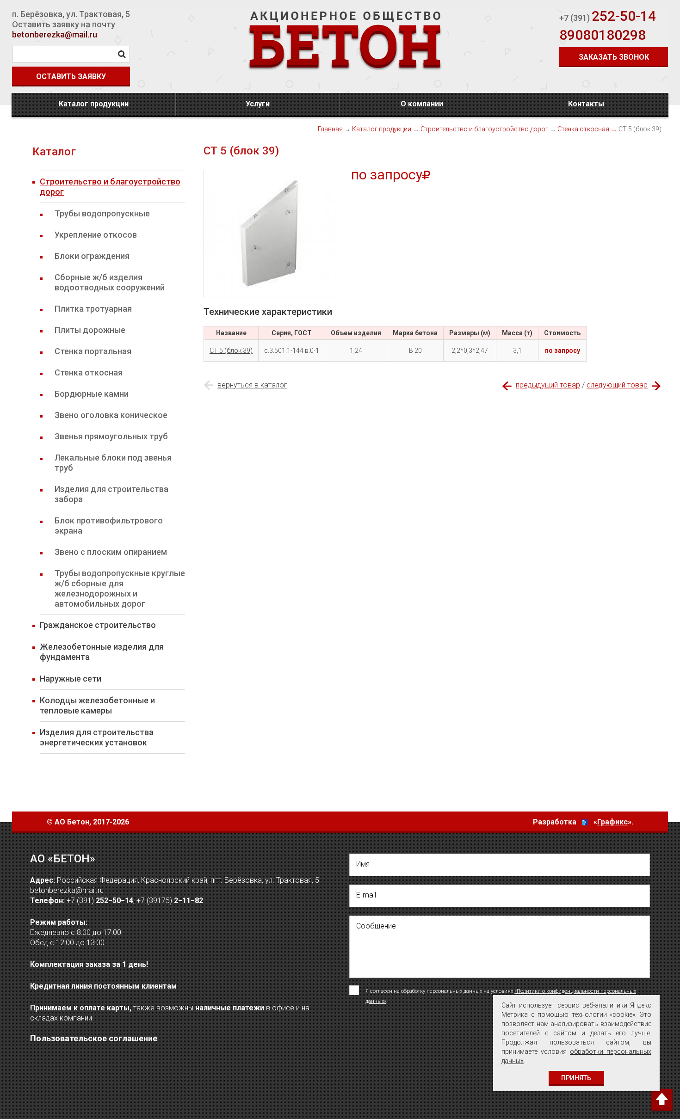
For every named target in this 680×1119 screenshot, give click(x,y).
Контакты (586, 103)
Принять (576, 1078)
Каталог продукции (94, 103)
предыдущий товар (548, 385)
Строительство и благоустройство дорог (484, 129)
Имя (363, 864)
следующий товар (617, 385)
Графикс (612, 822)
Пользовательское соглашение (93, 1038)
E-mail (366, 895)
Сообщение (376, 926)
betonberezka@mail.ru (54, 34)
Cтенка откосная (583, 129)
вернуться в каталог (252, 385)
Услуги (258, 103)
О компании (422, 103)
